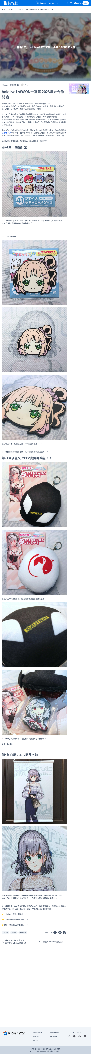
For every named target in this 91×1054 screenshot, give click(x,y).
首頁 (3, 10)
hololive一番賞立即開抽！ (14, 914)
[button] (38, 3)
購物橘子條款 (54, 1032)
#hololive (22, 932)
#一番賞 (14, 932)
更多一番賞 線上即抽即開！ (15, 924)
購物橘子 (5, 132)
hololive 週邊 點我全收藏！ (15, 919)
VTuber (11, 10)
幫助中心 (36, 1040)
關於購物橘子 (37, 1032)
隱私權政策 (53, 1036)
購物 (85, 3)
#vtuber (5, 932)
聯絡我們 (36, 1036)
